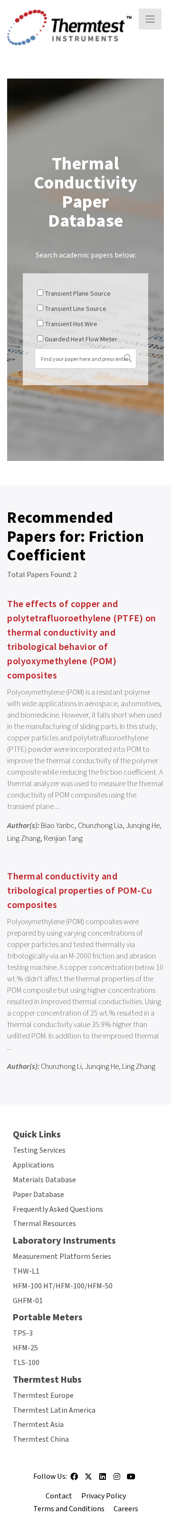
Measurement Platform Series (62, 1256)
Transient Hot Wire (71, 324)
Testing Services (39, 1150)
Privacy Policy (103, 1496)
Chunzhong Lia (100, 825)
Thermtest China (41, 1439)
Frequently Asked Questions (58, 1209)
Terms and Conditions (68, 1509)
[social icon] (74, 1480)
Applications (33, 1165)
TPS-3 (23, 1333)
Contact (59, 1496)
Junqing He (143, 825)
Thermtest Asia (38, 1424)
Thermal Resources (44, 1223)
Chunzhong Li (61, 1066)
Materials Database (44, 1180)
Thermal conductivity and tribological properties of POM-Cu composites (79, 891)
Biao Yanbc (58, 825)
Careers (126, 1509)
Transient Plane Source (78, 294)
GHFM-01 (28, 1301)
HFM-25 (25, 1348)
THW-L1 (26, 1271)
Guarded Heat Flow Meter (81, 339)
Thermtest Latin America (54, 1410)
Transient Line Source (75, 309)
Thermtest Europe (43, 1395)
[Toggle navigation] (150, 19)
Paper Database (38, 1194)
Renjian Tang (63, 838)
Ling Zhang (23, 838)
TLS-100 (26, 1362)
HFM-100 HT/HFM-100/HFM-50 (63, 1286)
